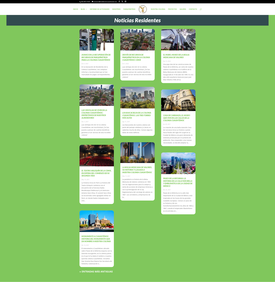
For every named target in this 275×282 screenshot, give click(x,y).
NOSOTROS (116, 9)
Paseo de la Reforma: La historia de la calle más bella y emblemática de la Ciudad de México (177, 182)
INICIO (75, 9)
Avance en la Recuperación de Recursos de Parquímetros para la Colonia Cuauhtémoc (96, 57)
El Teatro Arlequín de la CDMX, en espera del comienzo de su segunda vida (96, 173)
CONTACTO (193, 9)
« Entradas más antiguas (96, 271)
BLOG (83, 9)
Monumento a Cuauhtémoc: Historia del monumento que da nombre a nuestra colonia (96, 239)
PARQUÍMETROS (129, 9)
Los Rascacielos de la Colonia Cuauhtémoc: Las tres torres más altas (136, 115)
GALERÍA (183, 9)
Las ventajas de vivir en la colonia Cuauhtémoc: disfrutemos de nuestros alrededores (94, 114)
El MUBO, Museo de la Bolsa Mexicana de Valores (176, 56)
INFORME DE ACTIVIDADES (99, 9)
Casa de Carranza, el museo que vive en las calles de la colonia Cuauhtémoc (176, 118)
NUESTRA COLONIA (158, 9)
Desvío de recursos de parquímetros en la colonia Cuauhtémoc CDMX (136, 57)
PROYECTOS (172, 9)
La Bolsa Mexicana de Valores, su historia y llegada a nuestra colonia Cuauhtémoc (137, 170)
